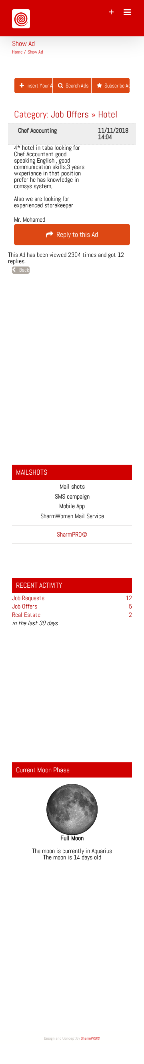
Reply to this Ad (75, 234)
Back (22, 269)
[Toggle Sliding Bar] (111, 12)
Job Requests (28, 598)
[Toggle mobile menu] (128, 12)
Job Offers (70, 114)
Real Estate (26, 615)
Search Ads (75, 85)
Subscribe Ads (116, 85)
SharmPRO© (90, 1038)
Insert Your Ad (38, 85)
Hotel (107, 114)
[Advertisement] (72, 370)
